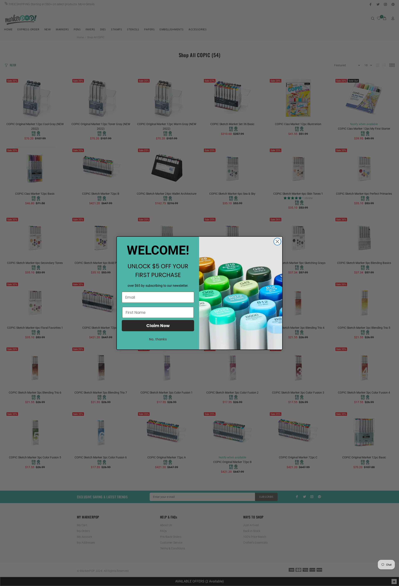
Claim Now (158, 326)
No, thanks (158, 339)
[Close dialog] (277, 241)
